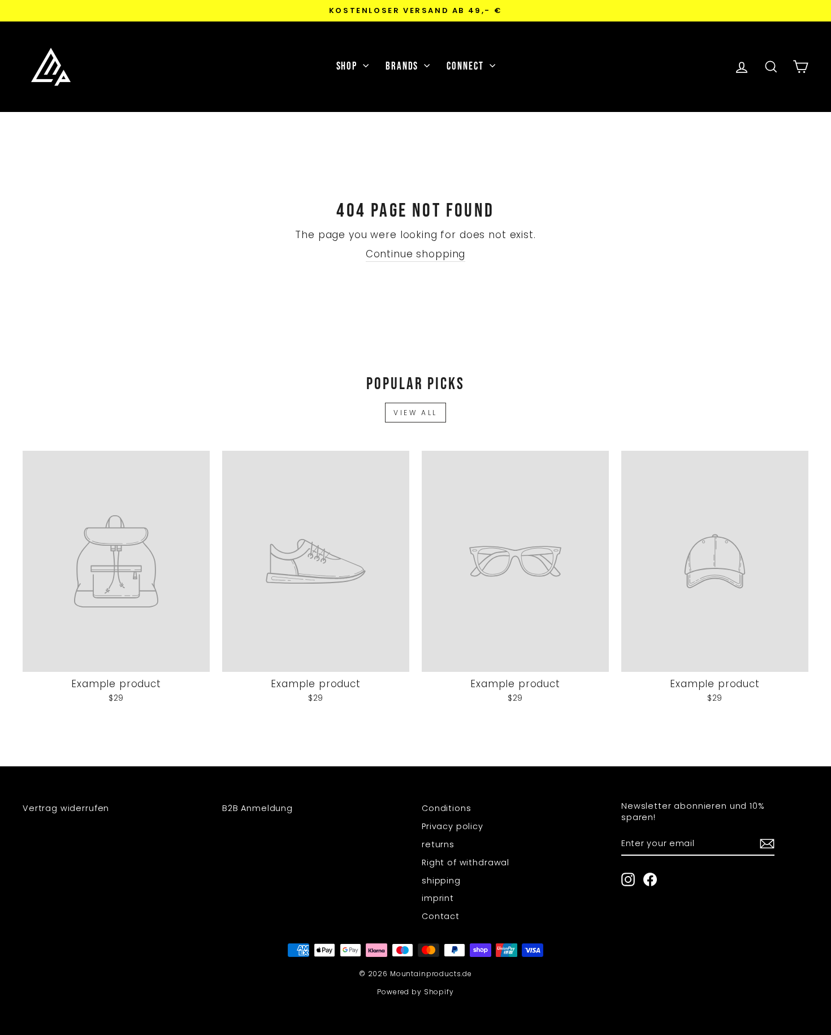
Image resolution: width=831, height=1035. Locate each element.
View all (415, 412)
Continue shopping (415, 254)
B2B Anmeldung (257, 808)
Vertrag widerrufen (66, 808)
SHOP (348, 66)
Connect (466, 66)
